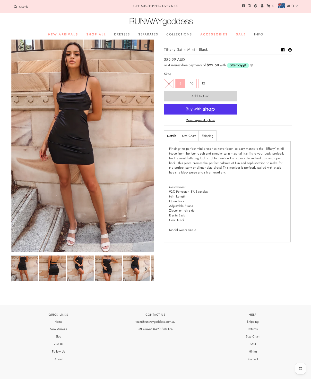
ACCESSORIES (214, 34)
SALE (241, 34)
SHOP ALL (96, 34)
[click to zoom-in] (146, 47)
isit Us (59, 344)
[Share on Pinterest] (290, 50)
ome (59, 321)
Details (171, 135)
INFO (258, 34)
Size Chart (189, 135)
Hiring (253, 351)
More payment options (200, 120)
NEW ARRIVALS (63, 34)
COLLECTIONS (179, 34)
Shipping (207, 135)
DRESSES (122, 34)
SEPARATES (148, 34)
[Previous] (19, 47)
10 (191, 83)
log (59, 336)
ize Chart (253, 336)
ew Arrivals (59, 329)
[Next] (31, 47)
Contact (253, 359)
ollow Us (59, 351)
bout (59, 359)
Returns (253, 329)
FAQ (253, 344)
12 (203, 83)
